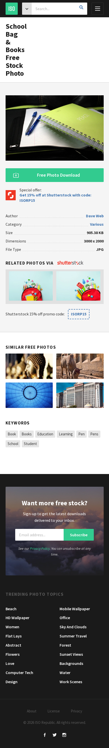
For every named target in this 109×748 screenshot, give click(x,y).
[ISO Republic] (12, 9)
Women (12, 626)
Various (97, 224)
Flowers (13, 654)
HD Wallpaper (17, 617)
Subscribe (78, 534)
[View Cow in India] (80, 366)
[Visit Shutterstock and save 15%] (70, 263)
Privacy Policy (40, 548)
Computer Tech (19, 672)
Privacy (76, 711)
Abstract (13, 645)
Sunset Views (71, 654)
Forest (65, 645)
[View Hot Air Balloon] (29, 395)
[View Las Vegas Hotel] (80, 395)
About (32, 711)
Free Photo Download (58, 175)
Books (27, 434)
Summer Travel (73, 635)
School (13, 443)
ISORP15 (78, 313)
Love (10, 663)
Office (65, 617)
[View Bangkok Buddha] (29, 366)
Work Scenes (71, 681)
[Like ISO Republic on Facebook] (45, 735)
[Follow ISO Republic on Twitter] (55, 735)
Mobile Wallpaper (75, 608)
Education (45, 434)
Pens (94, 434)
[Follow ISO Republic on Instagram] (64, 735)
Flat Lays (14, 635)
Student (30, 443)
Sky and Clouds (73, 626)
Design (11, 681)
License (53, 711)
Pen (81, 434)
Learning (66, 434)
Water (65, 672)
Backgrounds (71, 663)
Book (12, 434)
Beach (11, 608)
